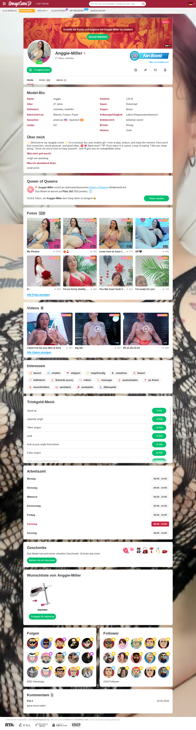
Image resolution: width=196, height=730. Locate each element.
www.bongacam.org (41, 720)
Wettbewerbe (77, 11)
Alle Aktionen (58, 11)
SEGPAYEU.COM (81, 720)
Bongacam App (98, 11)
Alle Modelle (10, 11)
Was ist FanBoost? (159, 62)
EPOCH (68, 720)
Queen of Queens (98, 187)
